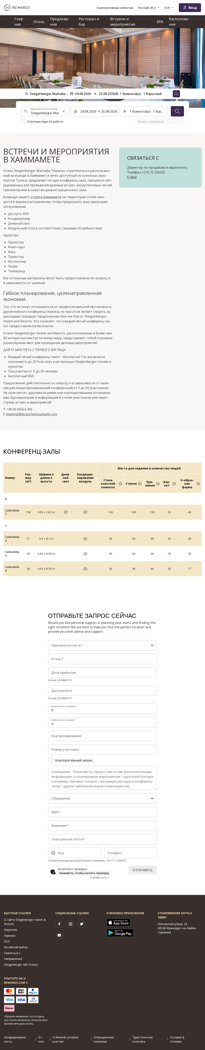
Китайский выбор (16, 947)
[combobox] (45, 111)
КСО (7, 941)
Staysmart (10, 930)
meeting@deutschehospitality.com (31, 414)
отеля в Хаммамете (46, 197)
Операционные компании (104, 1039)
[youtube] (59, 935)
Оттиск (41, 1039)
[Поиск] (177, 111)
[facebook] (59, 924)
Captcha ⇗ (99, 877)
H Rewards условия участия (65, 1039)
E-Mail (132, 177)
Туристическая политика (142, 1039)
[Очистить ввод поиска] (64, 111)
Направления (13, 959)
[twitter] (82, 924)
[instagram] (70, 924)
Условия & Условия (177, 1039)
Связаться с (12, 953)
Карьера (9, 935)
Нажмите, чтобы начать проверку (84, 873)
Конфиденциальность (15, 1039)
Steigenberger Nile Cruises (21, 964)
